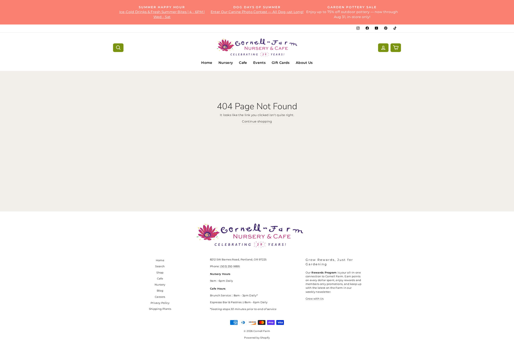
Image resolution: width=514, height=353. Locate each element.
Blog (160, 290)
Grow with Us (315, 298)
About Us (304, 63)
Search (160, 266)
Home (206, 63)
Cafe (243, 63)
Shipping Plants (160, 308)
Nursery (225, 63)
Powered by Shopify (257, 337)
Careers (160, 296)
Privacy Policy (160, 302)
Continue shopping (257, 121)
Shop (160, 272)
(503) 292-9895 (230, 266)
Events (259, 63)
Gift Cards (281, 63)
